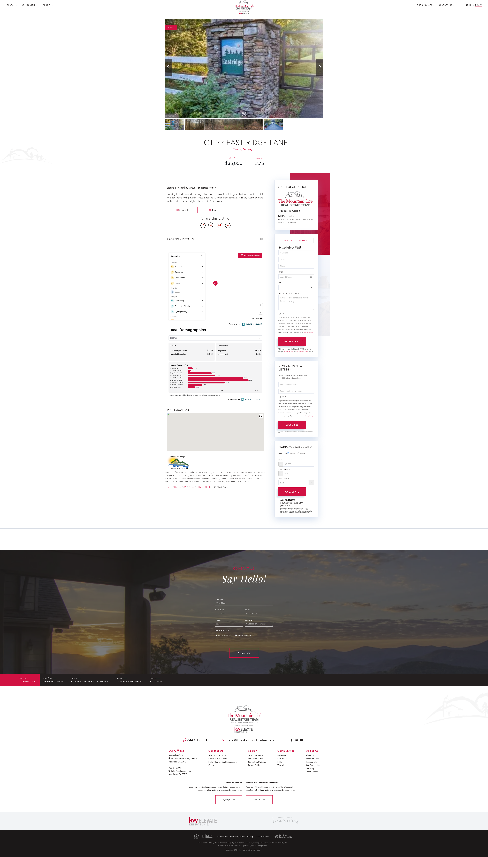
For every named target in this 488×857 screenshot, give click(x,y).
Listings (177, 487)
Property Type (52, 681)
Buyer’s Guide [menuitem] (254, 765)
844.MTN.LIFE (287, 215)
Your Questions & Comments (289, 293)
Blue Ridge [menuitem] (282, 758)
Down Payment (284, 469)
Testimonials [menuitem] (311, 762)
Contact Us (282, 223)
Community (26, 681)
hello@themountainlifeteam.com (222, 762)
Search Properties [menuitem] (255, 755)
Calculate (292, 491)
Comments (249, 620)
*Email (247, 610)
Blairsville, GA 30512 (177, 761)
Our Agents (292, 223)
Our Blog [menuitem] (310, 768)
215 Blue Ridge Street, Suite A (184, 758)
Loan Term (282, 453)
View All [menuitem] (280, 765)
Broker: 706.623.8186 (217, 758)
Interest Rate (283, 478)
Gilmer (191, 487)
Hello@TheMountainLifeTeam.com (250, 740)
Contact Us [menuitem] (445, 5)
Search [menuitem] (11, 5)
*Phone (218, 620)
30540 (207, 487)
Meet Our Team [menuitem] (312, 758)
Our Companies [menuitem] (312, 765)
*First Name (219, 599)
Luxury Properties (128, 681)
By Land (155, 681)
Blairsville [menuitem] (281, 755)
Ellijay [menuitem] (280, 762)
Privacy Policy (308, 332)
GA (184, 487)
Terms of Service (302, 351)
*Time (280, 283)
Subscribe (292, 424)
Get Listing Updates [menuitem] (257, 762)
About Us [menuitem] (48, 5)
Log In (469, 5)
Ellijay (199, 487)
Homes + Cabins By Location (88, 681)
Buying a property (225, 635)
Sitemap (250, 836)
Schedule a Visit (305, 240)
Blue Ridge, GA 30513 (178, 774)
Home (169, 487)
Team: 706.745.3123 (217, 755)
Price (280, 460)
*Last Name (219, 610)
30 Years (292, 453)
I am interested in (222, 630)
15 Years (303, 453)
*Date (280, 272)
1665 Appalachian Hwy (181, 771)
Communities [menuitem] (29, 5)
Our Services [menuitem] (424, 5)
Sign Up (478, 5)
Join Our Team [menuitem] (312, 771)
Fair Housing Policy (237, 836)
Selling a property (245, 635)
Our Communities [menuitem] (255, 758)
